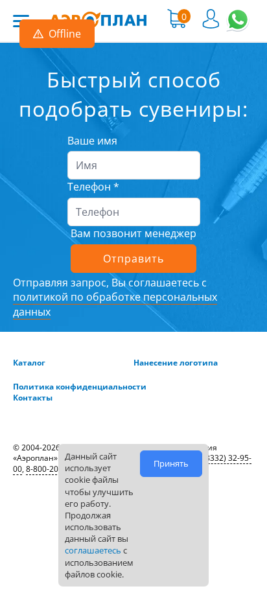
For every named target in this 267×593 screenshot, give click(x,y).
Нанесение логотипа (176, 363)
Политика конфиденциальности (79, 387)
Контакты (32, 398)
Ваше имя (92, 141)
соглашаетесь (93, 550)
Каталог (29, 363)
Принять (171, 463)
